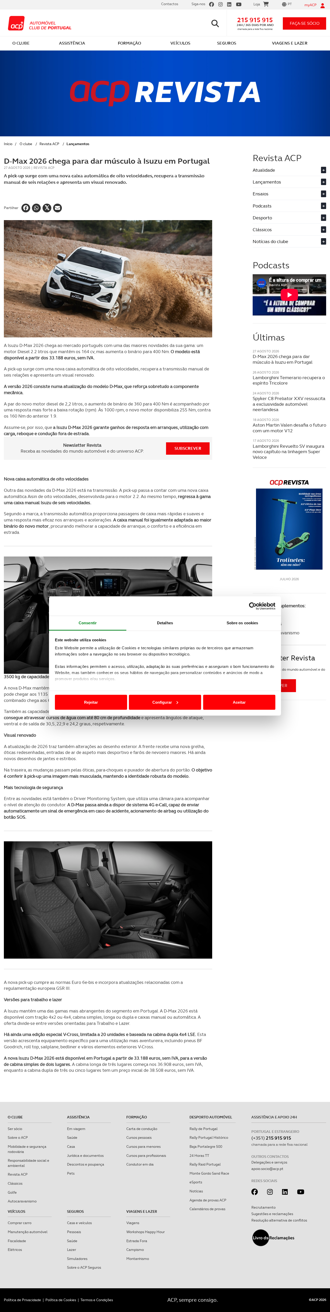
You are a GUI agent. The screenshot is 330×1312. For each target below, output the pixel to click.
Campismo (135, 1249)
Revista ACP (49, 144)
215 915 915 (255, 20)
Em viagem (76, 1128)
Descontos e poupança (85, 1164)
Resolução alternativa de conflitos (279, 1220)
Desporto (289, 218)
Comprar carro (19, 1222)
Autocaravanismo (22, 1201)
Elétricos (15, 1249)
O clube (26, 144)
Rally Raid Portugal (205, 1164)
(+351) (271, 1138)
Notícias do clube (289, 241)
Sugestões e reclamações (272, 1213)
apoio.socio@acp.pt (267, 1168)
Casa (71, 1146)
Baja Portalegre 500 (205, 1146)
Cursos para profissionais (146, 1155)
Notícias (196, 1191)
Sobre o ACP (18, 1137)
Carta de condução (141, 1128)
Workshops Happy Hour (145, 1232)
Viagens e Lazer (141, 1211)
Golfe (12, 1192)
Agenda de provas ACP (207, 1200)
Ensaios (289, 194)
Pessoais (74, 1232)
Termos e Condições (96, 1300)
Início (8, 144)
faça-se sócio (304, 23)
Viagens (132, 1222)
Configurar (162, 702)
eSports (195, 1182)
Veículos (16, 1211)
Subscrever (188, 448)
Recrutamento (263, 1207)
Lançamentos (289, 182)
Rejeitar (91, 702)
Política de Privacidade (22, 1300)
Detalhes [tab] (165, 623)
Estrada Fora (136, 1241)
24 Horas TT (199, 1155)
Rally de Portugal (203, 1128)
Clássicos (289, 229)
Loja (256, 4)
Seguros (75, 1211)
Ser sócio (15, 1128)
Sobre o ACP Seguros (84, 1267)
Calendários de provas (207, 1209)
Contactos (169, 4)
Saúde (72, 1137)
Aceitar (239, 702)
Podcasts (289, 206)
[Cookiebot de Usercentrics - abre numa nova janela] (252, 606)
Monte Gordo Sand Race (209, 1173)
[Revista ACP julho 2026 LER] (289, 524)
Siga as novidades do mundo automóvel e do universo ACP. (289, 672)
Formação (136, 1117)
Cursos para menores (143, 1146)
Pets (71, 1173)
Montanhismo (137, 1258)
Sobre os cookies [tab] (242, 623)
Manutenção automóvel (27, 1232)
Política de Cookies (60, 1300)
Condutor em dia (140, 1164)
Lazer (71, 1249)
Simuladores (77, 1258)
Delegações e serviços (269, 1162)
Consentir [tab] (88, 623)
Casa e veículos (79, 1222)
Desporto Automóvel (210, 1117)
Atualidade (289, 170)
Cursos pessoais (139, 1137)
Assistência (78, 1117)
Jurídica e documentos (85, 1155)
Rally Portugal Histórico (208, 1137)
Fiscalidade (17, 1241)
